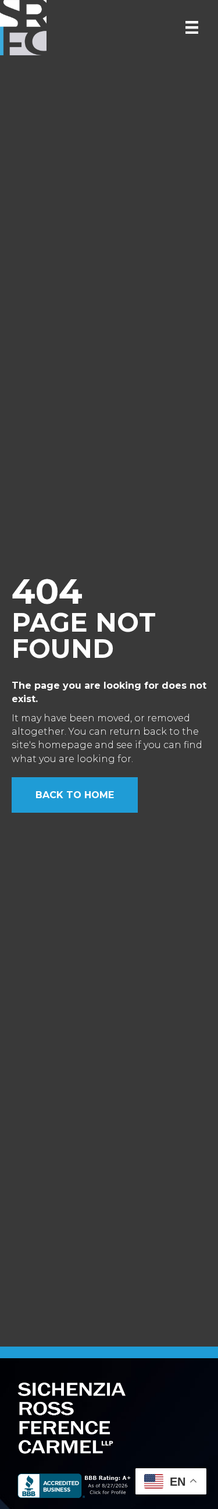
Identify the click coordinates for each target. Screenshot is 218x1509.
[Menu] (191, 27)
